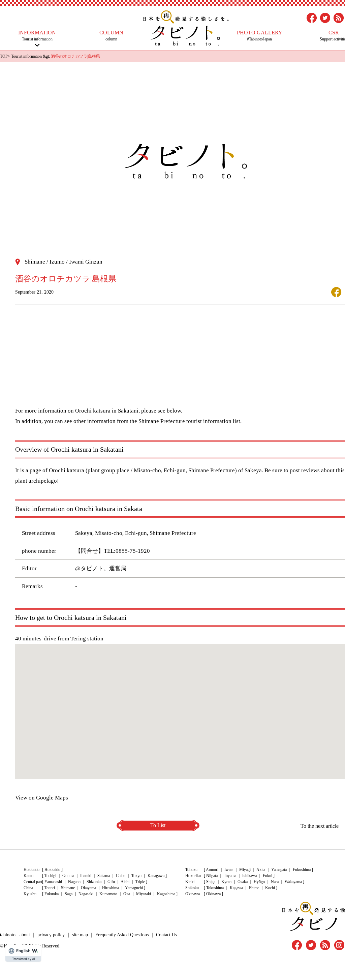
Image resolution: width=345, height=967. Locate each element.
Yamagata (279, 869)
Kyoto (226, 881)
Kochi (270, 887)
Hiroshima (110, 887)
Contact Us (166, 934)
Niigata (212, 875)
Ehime (254, 887)
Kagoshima (166, 894)
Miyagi (245, 869)
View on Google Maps (41, 797)
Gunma (68, 875)
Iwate (228, 869)
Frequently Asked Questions (122, 934)
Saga (68, 894)
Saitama (103, 875)
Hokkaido (52, 869)
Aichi (125, 881)
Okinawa (213, 894)
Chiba (120, 875)
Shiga (210, 881)
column (111, 35)
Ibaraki (85, 875)
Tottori (49, 887)
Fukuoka (51, 894)
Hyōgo (259, 881)
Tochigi (50, 875)
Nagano (74, 881)
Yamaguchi (134, 887)
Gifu (111, 881)
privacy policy (51, 934)
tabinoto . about (15, 934)
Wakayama (293, 881)
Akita (260, 869)
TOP (4, 56)
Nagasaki (86, 894)
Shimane (68, 887)
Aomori (212, 869)
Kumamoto (108, 894)
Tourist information (37, 35)
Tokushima (215, 887)
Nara (275, 881)
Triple (140, 881)
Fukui (267, 875)
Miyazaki (143, 894)
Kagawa (236, 887)
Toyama (230, 875)
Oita (126, 894)
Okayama (88, 887)
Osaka (243, 881)
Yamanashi (53, 881)
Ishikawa (249, 875)
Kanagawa (156, 875)
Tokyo (136, 875)
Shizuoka (94, 881)
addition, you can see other (54, 421)
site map (80, 934)
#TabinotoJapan (259, 35)
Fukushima (302, 869)
